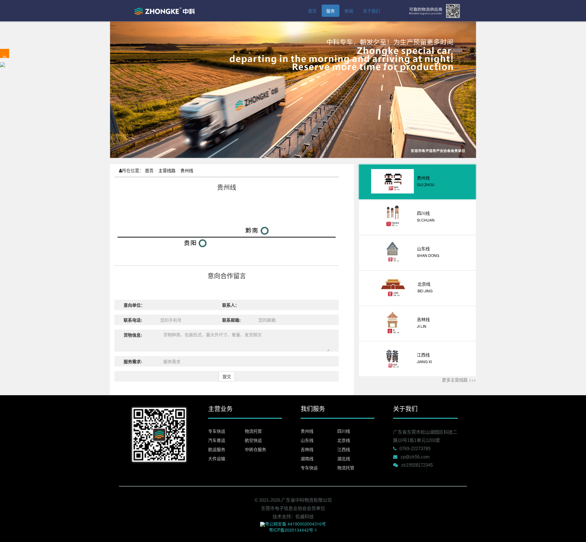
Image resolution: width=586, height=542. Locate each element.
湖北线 (343, 458)
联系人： (230, 305)
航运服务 (216, 449)
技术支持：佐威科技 (293, 516)
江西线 (343, 449)
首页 (312, 11)
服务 (330, 11)
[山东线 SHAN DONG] (417, 262)
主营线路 (166, 170)
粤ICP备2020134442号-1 (293, 530)
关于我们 (371, 11)
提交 (226, 376)
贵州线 (186, 170)
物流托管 (253, 431)
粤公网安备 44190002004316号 (295, 524)
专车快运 (216, 431)
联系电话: (133, 320)
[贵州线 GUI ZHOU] (417, 192)
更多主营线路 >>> (459, 380)
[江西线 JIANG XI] (417, 369)
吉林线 (307, 449)
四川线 (343, 431)
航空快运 (253, 440)
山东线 (307, 440)
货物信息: (133, 335)
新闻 (349, 11)
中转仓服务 (255, 449)
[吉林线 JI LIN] (417, 333)
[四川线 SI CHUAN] (417, 227)
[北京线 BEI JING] (417, 298)
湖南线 (307, 458)
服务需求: (133, 361)
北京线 (343, 440)
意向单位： (134, 305)
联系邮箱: (231, 320)
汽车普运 (216, 440)
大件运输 (216, 458)
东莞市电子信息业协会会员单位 (293, 508)
